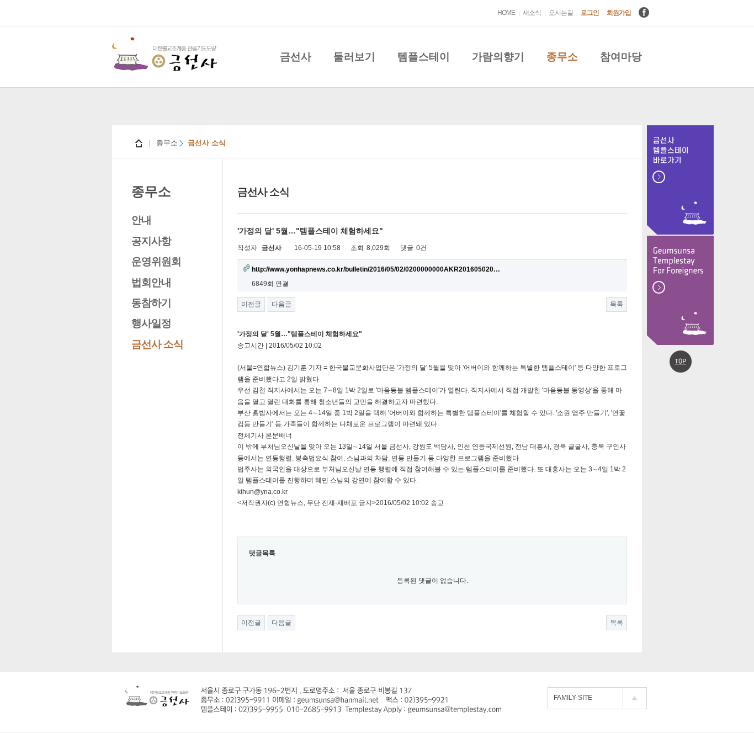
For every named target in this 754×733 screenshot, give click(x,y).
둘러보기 (354, 56)
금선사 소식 (157, 344)
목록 (616, 304)
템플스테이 (423, 56)
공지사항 (151, 241)
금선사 (295, 56)
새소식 (532, 13)
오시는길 (561, 13)
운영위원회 (156, 261)
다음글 (281, 304)
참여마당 (621, 56)
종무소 (562, 56)
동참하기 (151, 303)
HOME (506, 13)
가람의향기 (498, 56)
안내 (141, 220)
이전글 (251, 304)
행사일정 (151, 323)
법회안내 (151, 282)
